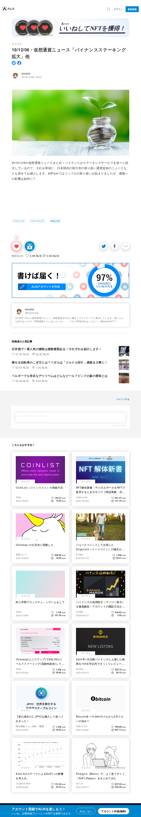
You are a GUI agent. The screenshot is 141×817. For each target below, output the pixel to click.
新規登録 (132, 9)
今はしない (85, 811)
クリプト (17, 44)
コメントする (119, 425)
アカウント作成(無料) (113, 811)
